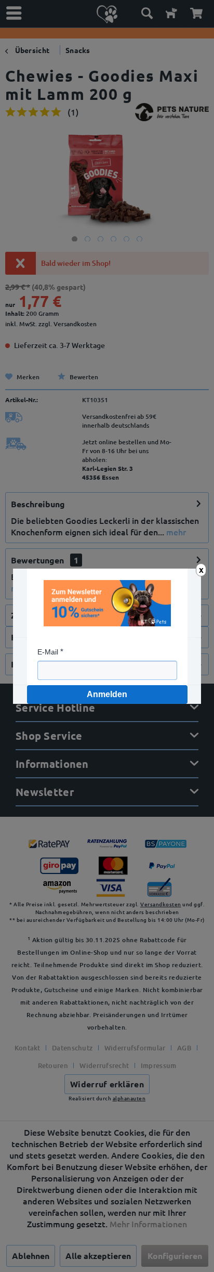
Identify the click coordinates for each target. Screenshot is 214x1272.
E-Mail (47, 652)
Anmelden (107, 694)
